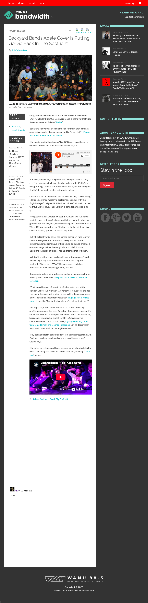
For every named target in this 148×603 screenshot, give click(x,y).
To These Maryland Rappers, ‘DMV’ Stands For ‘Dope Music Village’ (16, 158)
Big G (58, 399)
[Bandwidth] (26, 15)
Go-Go (65, 399)
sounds (32, 3)
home (11, 3)
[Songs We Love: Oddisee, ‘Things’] (106, 51)
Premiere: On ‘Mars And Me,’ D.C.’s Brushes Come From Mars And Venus (17, 213)
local (42, 3)
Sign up (107, 185)
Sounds (21, 129)
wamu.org (129, 3)
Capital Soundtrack (134, 16)
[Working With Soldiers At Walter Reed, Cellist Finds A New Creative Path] (106, 35)
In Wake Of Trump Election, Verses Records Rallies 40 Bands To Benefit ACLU (17, 186)
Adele (36, 399)
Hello (59, 122)
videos (21, 3)
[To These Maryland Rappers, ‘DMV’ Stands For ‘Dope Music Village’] (106, 65)
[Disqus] (50, 443)
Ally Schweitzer (19, 50)
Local (14, 129)
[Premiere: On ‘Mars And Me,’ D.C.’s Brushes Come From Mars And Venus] (106, 98)
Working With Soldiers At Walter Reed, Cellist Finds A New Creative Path (126, 38)
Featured (16, 126)
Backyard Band (47, 399)
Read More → (114, 151)
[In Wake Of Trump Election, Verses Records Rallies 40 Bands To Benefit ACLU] (106, 82)
